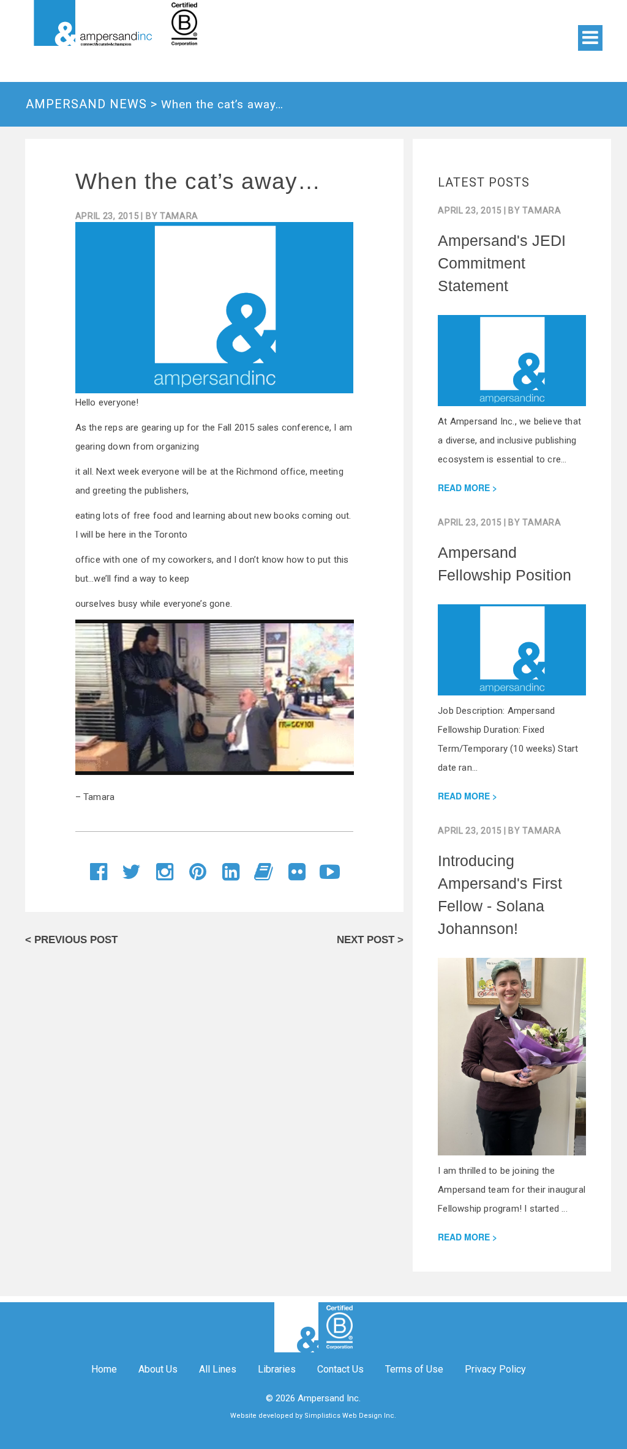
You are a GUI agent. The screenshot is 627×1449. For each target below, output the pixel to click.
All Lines (217, 1369)
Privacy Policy (495, 1369)
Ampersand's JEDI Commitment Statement (502, 263)
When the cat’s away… (198, 181)
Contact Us (340, 1369)
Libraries (277, 1369)
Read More (464, 487)
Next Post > (370, 940)
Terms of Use (414, 1369)
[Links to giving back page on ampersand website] (240, 23)
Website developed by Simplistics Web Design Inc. (313, 1416)
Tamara (179, 216)
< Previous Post (71, 940)
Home (104, 1369)
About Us (158, 1369)
